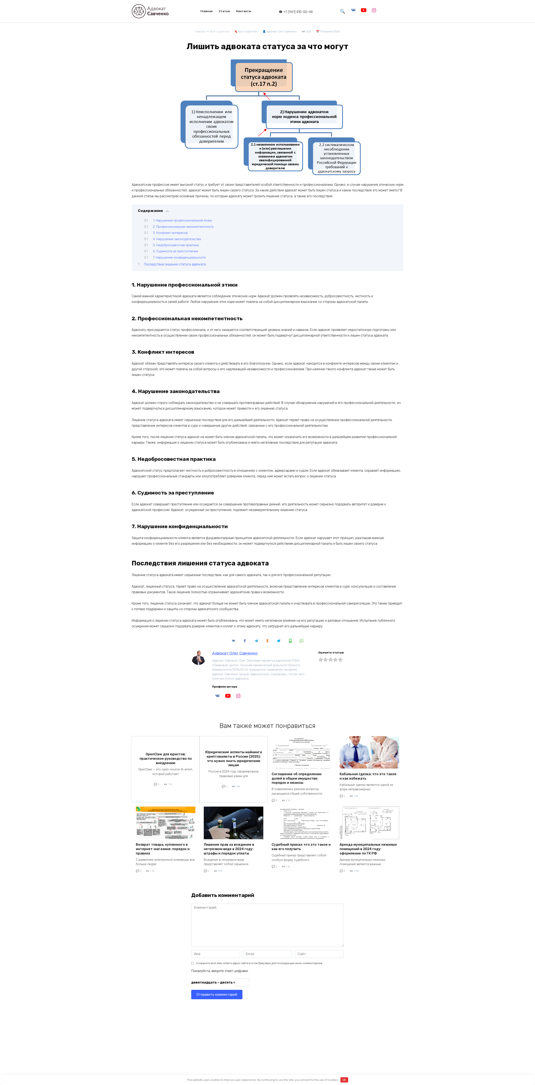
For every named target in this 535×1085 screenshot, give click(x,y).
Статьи (224, 11)
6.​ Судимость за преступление (175, 251)
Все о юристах (247, 31)
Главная (206, 11)
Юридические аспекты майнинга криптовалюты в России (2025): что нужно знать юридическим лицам (233, 758)
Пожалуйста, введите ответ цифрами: (219, 971)
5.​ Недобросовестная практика (176, 245)
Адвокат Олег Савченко (234, 653)
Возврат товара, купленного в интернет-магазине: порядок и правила (163, 849)
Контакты (243, 11)
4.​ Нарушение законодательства (177, 239)
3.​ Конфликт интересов (170, 233)
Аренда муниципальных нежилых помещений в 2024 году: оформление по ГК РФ (368, 849)
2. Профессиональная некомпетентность (183, 227)
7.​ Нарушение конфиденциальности (179, 257)
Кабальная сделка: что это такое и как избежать (368, 776)
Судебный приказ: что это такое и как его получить (301, 847)
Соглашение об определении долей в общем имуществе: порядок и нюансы (296, 778)
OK (344, 1079)
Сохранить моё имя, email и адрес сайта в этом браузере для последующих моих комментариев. (259, 963)
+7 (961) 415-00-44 (298, 12)
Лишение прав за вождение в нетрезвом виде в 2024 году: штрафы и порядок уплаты (229, 849)
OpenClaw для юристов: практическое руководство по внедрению (166, 758)
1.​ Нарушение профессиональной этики (182, 220)
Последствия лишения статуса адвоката (175, 264)
